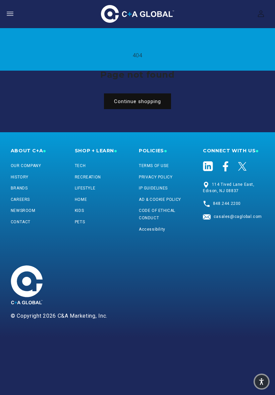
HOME (81, 199)
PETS (80, 222)
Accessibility (152, 229)
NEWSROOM (23, 210)
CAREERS (20, 199)
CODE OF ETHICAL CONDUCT (157, 214)
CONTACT (21, 222)
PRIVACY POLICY (155, 177)
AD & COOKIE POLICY (160, 199)
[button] (10, 13)
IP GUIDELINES (153, 188)
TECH (80, 165)
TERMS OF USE (154, 165)
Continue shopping (137, 101)
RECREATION (88, 177)
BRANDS (19, 188)
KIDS (79, 210)
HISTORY (20, 177)
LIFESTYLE (85, 188)
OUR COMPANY (26, 165)
